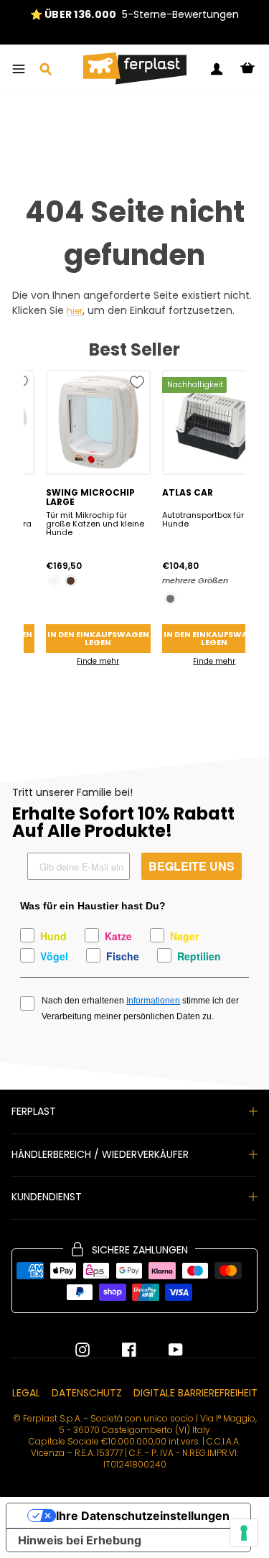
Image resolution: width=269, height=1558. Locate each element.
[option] (134, 14)
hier (74, 311)
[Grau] (170, 598)
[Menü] (18, 69)
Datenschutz (87, 1393)
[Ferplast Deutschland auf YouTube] (165, 1350)
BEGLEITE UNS (191, 866)
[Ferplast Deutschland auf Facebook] (118, 1350)
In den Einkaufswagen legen (98, 638)
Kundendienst (46, 1197)
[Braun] (70, 580)
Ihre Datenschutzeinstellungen (143, 1515)
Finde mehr (98, 661)
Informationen (153, 1001)
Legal (26, 1393)
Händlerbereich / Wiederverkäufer (100, 1154)
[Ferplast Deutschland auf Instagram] (82, 1350)
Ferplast (33, 1111)
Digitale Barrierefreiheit (195, 1393)
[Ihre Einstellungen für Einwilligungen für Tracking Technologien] (244, 1533)
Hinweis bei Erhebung (79, 1540)
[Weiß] (54, 580)
